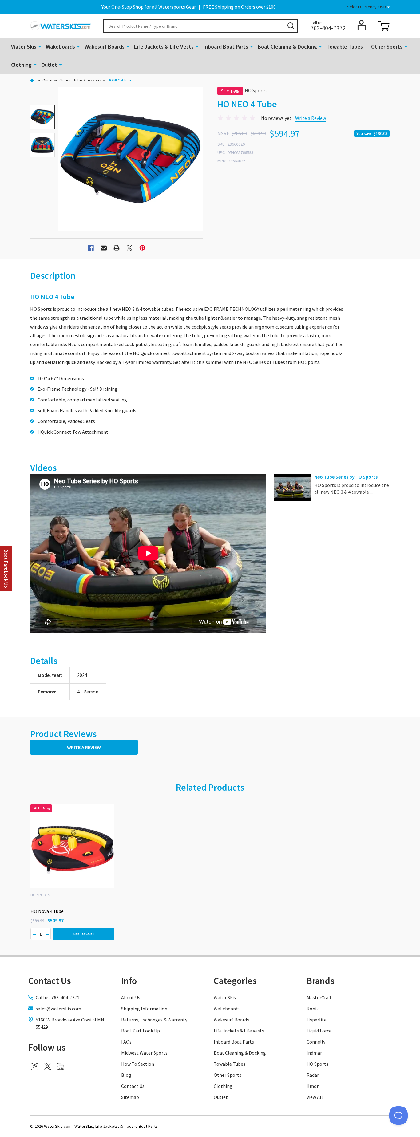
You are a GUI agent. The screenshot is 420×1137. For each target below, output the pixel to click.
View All (315, 1097)
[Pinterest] (142, 247)
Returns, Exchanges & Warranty (154, 1020)
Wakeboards (60, 46)
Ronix (313, 1008)
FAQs (126, 1042)
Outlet (49, 64)
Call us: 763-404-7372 (58, 997)
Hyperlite (317, 1020)
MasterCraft (319, 997)
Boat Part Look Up (140, 1031)
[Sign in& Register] (362, 25)
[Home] (33, 80)
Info (129, 980)
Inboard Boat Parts (225, 46)
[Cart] (384, 25)
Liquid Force (319, 1031)
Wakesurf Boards (105, 46)
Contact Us (133, 1086)
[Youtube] (60, 1066)
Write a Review (310, 118)
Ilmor (313, 1086)
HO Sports (317, 1064)
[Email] (103, 247)
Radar (313, 1075)
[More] (39, 46)
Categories (235, 980)
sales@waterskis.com (58, 1008)
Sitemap (130, 1097)
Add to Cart (83, 933)
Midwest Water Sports (144, 1053)
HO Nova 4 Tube (47, 911)
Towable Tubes (345, 46)
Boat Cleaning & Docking (287, 46)
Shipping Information (144, 1008)
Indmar (314, 1053)
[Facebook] (90, 247)
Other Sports (386, 46)
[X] (129, 247)
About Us (130, 997)
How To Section (137, 1064)
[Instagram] (34, 1066)
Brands (320, 980)
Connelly (316, 1042)
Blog (126, 1075)
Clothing (21, 64)
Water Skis (23, 46)
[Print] (116, 247)
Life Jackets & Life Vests (164, 46)
